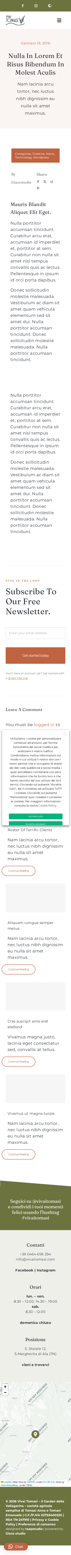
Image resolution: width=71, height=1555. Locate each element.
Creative (38, 154)
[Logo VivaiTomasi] (15, 17)
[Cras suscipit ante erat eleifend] (35, 996)
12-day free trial (18, 678)
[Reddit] (51, 181)
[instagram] (35, 5)
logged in (44, 724)
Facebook (24, 1270)
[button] (35, 1434)
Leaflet (7, 1481)
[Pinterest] (38, 188)
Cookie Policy (47, 805)
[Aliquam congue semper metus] (35, 898)
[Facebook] (38, 181)
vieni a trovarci (35, 1365)
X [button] (65, 734)
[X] (44, 181)
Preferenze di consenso (36, 1524)
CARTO (31, 1481)
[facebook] (22, 5)
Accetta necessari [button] (36, 824)
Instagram (46, 1270)
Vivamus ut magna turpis (31, 1113)
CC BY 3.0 (49, 1481)
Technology (23, 157)
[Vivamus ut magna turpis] (35, 1088)
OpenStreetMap (9, 1485)
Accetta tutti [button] (35, 816)
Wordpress (41, 157)
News (50, 154)
